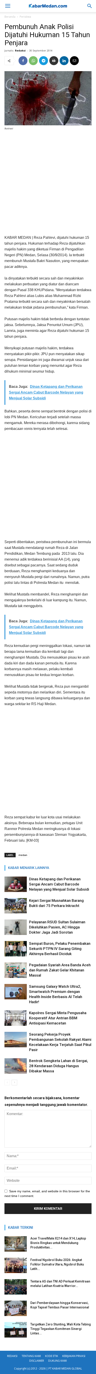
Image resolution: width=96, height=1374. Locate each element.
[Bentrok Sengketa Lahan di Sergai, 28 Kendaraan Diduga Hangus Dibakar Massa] (15, 1066)
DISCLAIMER (36, 1361)
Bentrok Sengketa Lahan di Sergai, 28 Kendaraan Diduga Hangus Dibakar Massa (58, 1065)
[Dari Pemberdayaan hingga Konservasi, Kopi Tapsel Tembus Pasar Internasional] (15, 1308)
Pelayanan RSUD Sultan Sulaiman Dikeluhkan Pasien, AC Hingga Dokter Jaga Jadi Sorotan (57, 927)
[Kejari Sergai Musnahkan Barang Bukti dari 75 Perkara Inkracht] (15, 905)
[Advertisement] (48, 184)
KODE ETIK (51, 1356)
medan (23, 855)
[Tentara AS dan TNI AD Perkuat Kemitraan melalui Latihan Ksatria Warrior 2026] (15, 1287)
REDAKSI (12, 1356)
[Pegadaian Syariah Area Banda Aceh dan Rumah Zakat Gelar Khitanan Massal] (15, 970)
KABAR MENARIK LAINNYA (28, 868)
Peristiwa (25, 17)
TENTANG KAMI (31, 1356)
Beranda (9, 17)
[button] (89, 6)
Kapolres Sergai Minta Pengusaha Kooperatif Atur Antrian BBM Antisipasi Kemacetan (57, 1018)
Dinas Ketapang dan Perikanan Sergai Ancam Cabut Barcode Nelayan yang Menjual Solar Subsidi (59, 884)
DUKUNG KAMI (57, 1361)
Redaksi (20, 50)
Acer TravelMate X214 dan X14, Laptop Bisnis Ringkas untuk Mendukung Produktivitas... (58, 1243)
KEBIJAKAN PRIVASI (73, 1356)
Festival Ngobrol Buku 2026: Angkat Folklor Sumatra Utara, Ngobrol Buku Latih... (57, 1264)
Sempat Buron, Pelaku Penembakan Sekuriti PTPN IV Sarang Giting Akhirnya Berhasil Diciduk (59, 948)
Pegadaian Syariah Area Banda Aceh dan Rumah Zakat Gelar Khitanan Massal (60, 970)
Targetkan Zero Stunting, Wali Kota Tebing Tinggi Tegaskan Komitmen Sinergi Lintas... (60, 1329)
